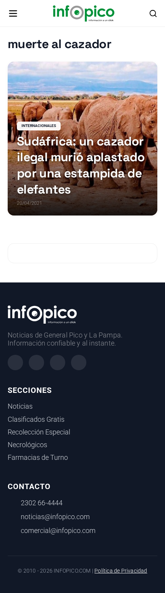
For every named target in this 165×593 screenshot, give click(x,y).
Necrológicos (27, 445)
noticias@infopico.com (55, 517)
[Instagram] (36, 362)
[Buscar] (153, 13)
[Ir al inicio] (83, 13)
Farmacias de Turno (38, 457)
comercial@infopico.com (58, 531)
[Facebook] (15, 362)
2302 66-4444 (42, 503)
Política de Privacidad (120, 571)
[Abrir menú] (13, 13)
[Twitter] (57, 362)
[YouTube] (78, 362)
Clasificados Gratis (36, 419)
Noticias (20, 406)
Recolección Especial (39, 432)
